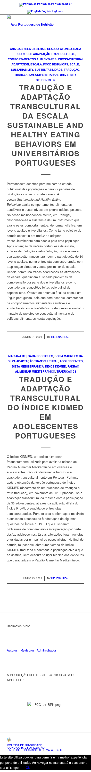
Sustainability (22, 70)
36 (53, 80)
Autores (12, 650)
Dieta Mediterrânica (28, 366)
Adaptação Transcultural (54, 54)
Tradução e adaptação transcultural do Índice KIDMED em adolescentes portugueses (46, 407)
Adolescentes (71, 361)
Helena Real (60, 337)
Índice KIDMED (55, 366)
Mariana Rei (17, 356)
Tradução (71, 70)
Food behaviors (55, 64)
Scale (74, 64)
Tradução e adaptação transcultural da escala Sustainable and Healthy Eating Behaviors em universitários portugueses (45, 125)
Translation (24, 75)
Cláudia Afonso (59, 49)
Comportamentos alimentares (32, 59)
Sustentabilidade (48, 70)
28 (74, 371)
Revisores (27, 650)
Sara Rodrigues (40, 356)
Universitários (46, 75)
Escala (36, 64)
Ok (28, 767)
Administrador (46, 650)
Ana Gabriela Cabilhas (28, 49)
